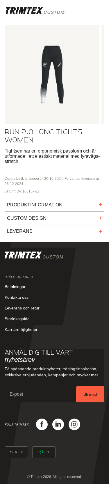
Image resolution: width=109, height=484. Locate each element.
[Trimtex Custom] (35, 10)
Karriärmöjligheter (21, 329)
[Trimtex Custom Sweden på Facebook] (42, 424)
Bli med (90, 394)
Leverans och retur (22, 308)
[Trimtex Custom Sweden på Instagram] (74, 424)
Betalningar (15, 286)
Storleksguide (17, 318)
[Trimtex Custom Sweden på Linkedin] (58, 424)
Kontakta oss (16, 297)
